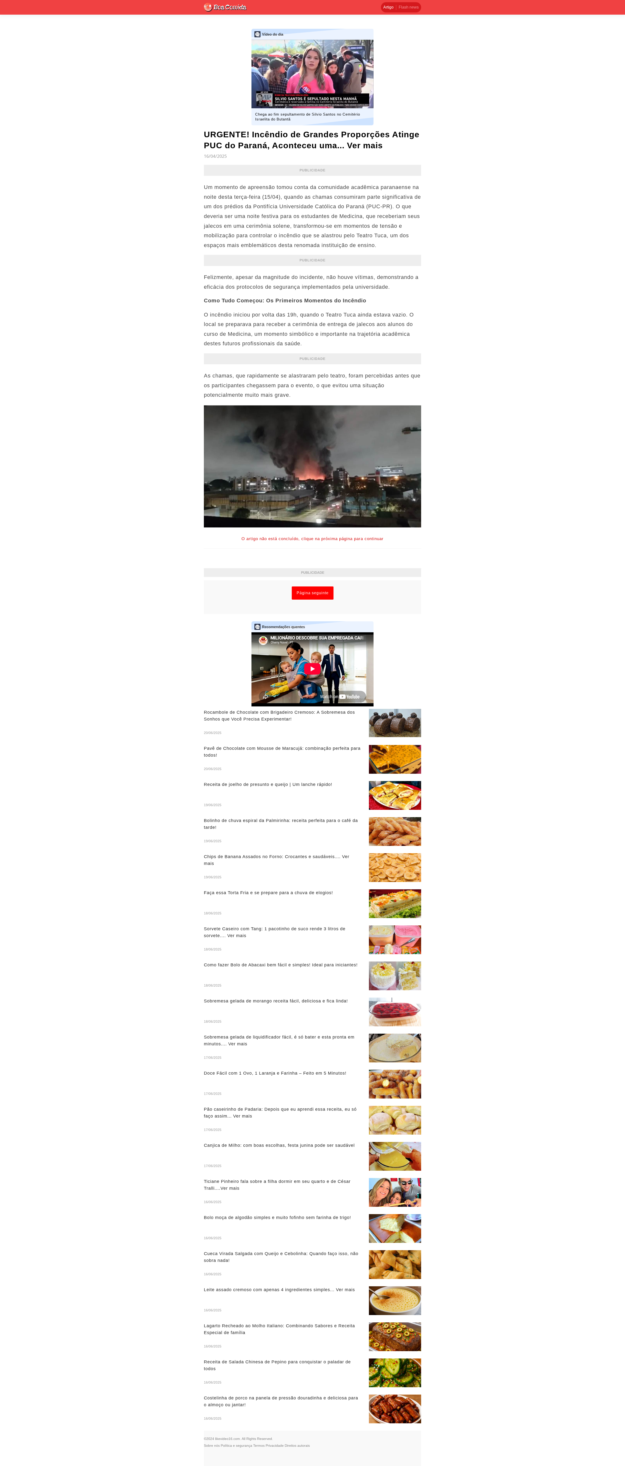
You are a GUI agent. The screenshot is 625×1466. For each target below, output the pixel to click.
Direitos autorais (297, 1445)
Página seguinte (313, 593)
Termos (259, 1445)
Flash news (409, 7)
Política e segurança (236, 1445)
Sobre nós (212, 1445)
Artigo (388, 7)
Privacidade (275, 1445)
